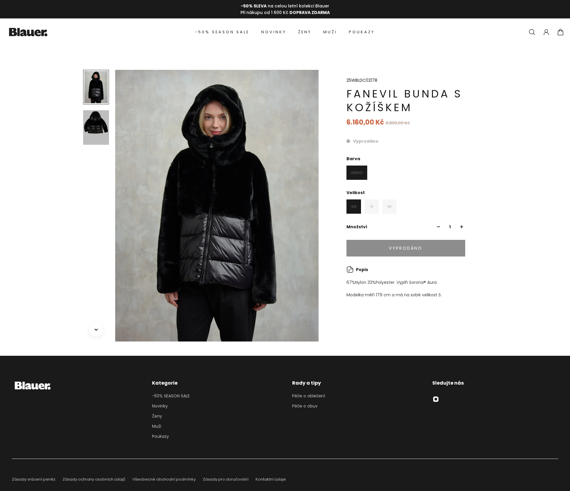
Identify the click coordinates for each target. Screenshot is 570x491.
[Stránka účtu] (546, 32)
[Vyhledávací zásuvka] (532, 32)
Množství (356, 227)
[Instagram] (435, 399)
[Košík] (560, 32)
